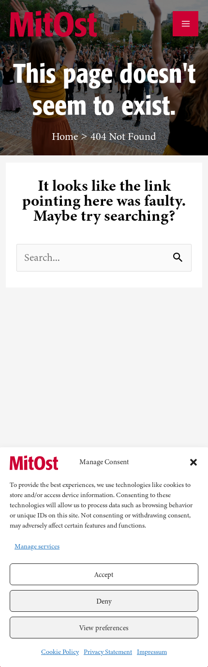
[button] (193, 462)
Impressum (152, 651)
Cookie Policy (60, 651)
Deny (104, 601)
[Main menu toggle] (185, 24)
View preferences (104, 628)
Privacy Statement (108, 651)
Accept (104, 574)
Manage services (37, 546)
